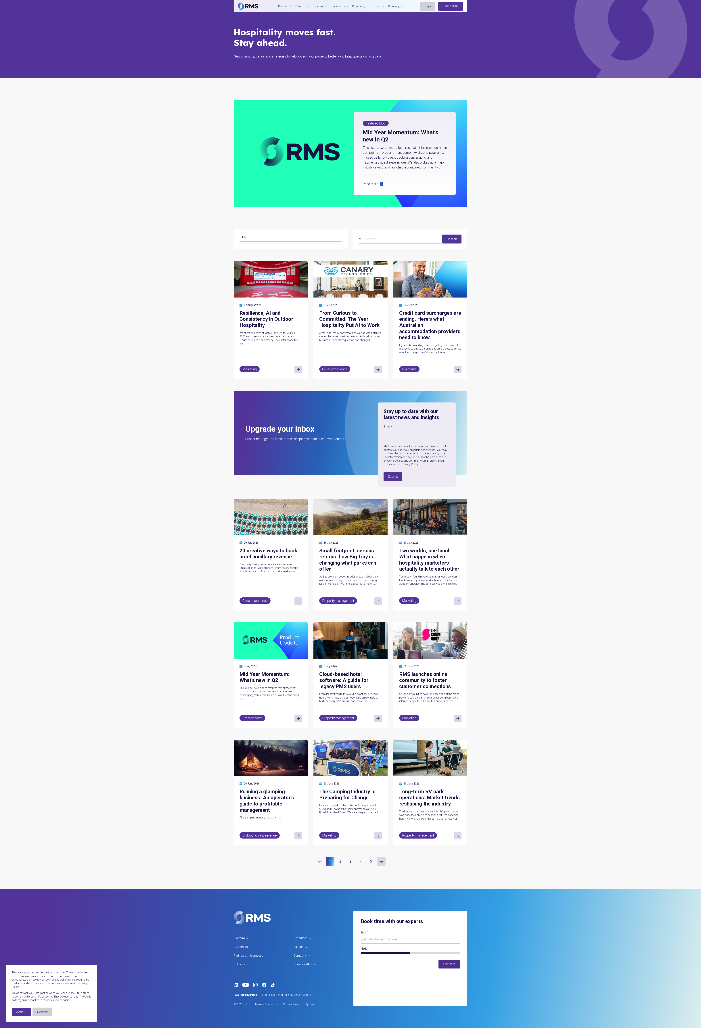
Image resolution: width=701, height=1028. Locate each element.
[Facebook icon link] (264, 985)
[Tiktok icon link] (273, 985)
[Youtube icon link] (245, 985)
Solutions (240, 964)
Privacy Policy (291, 1004)
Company (300, 955)
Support (299, 947)
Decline (42, 1012)
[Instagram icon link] (255, 985)
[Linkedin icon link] (236, 985)
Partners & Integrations (248, 955)
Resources (300, 938)
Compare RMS (303, 964)
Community (359, 6)
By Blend (310, 1004)
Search (452, 239)
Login (427, 6)
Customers (319, 6)
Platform (239, 938)
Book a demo (450, 5)
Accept (21, 1012)
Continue (449, 964)
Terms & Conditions (266, 1004)
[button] (405, 183)
